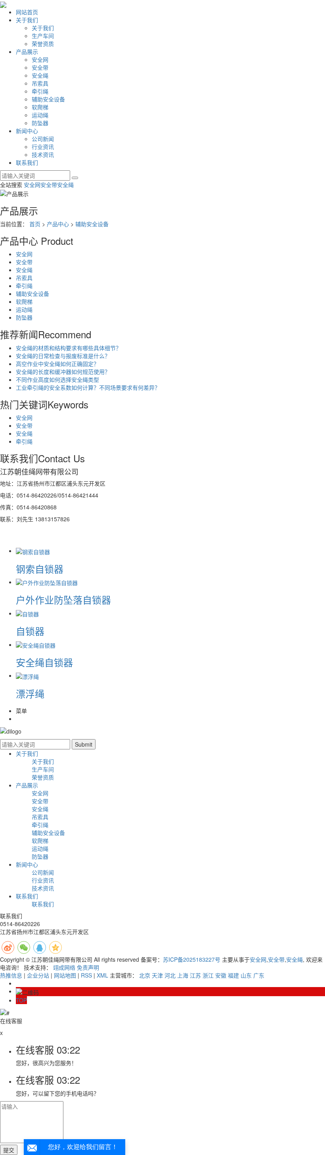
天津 (157, 975)
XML (102, 975)
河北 (170, 975)
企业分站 (38, 975)
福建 (233, 975)
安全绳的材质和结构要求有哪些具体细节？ (68, 348)
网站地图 (65, 975)
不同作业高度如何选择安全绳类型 (57, 379)
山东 (246, 975)
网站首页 (27, 12)
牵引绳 (40, 91)
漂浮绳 (30, 693)
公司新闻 (43, 139)
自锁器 (30, 631)
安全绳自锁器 (44, 662)
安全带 (40, 67)
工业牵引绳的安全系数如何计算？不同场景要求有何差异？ (88, 387)
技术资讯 (43, 154)
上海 (182, 975)
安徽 (220, 975)
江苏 (195, 975)
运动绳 (40, 115)
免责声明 (88, 967)
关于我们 (27, 20)
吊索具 (40, 83)
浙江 (208, 975)
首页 (34, 224)
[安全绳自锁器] (35, 644)
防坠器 (40, 123)
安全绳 (40, 75)
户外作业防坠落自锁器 (63, 599)
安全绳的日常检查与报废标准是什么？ (63, 356)
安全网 (40, 59)
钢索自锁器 (39, 569)
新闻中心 (27, 131)
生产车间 (43, 36)
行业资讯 (43, 147)
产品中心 (58, 224)
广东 (258, 975)
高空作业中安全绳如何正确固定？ (57, 364)
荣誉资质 (43, 44)
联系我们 (27, 162)
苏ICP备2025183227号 (191, 959)
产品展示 (27, 51)
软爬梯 (40, 107)
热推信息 (11, 975)
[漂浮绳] (27, 675)
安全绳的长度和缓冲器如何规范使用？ (63, 371)
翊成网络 (64, 967)
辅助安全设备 (48, 99)
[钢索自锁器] (33, 551)
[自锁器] (27, 613)
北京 (144, 975)
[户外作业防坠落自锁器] (47, 582)
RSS (86, 975)
